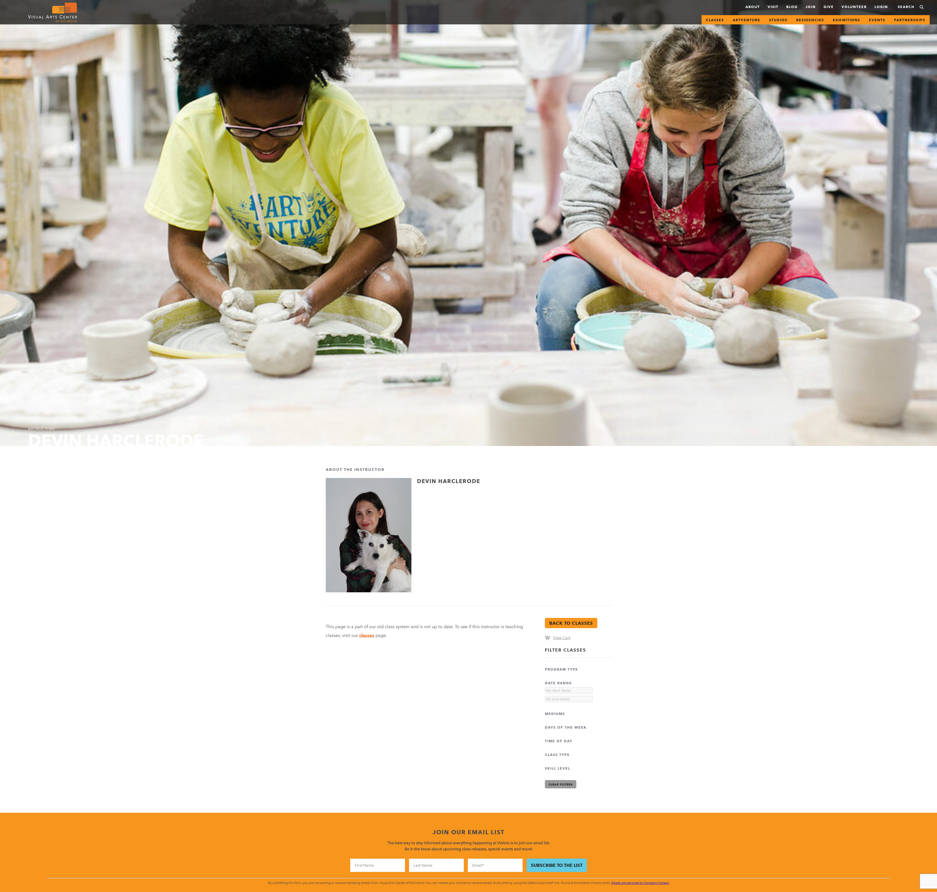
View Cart (561, 637)
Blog (792, 7)
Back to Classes (571, 623)
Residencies (810, 20)
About (752, 7)
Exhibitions (846, 20)
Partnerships (909, 20)
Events (877, 20)
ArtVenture (746, 20)
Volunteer (854, 7)
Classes (715, 20)
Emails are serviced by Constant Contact (640, 883)
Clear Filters (561, 784)
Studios (778, 20)
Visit (773, 7)
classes (366, 635)
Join (810, 7)
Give (829, 7)
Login (881, 7)
